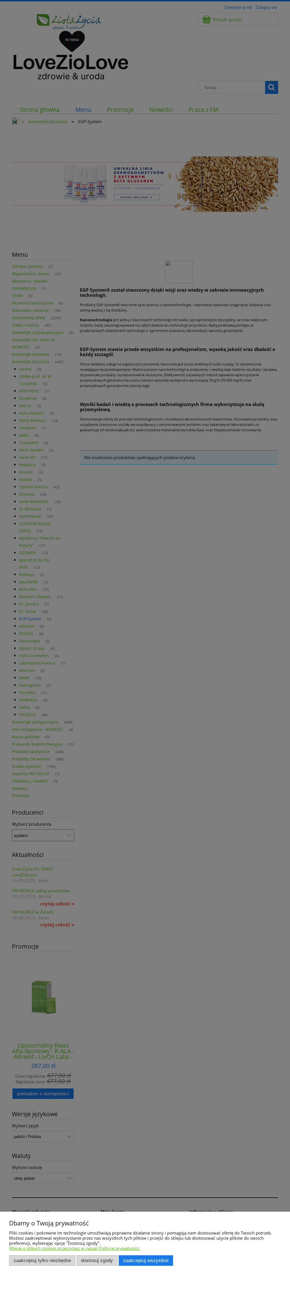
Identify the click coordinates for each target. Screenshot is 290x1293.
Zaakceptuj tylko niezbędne (42, 1260)
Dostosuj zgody (97, 1260)
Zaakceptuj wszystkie (146, 1260)
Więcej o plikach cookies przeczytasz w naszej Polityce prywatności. (74, 1248)
